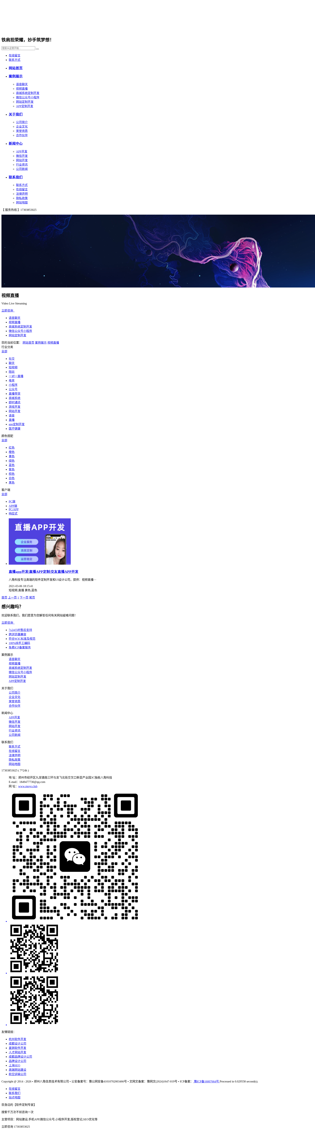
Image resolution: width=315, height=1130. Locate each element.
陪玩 (12, 371)
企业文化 (22, 126)
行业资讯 (22, 164)
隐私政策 (22, 198)
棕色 (12, 473)
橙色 (12, 451)
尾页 (32, 597)
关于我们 (16, 114)
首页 (4, 597)
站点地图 (14, 1097)
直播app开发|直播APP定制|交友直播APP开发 (43, 572)
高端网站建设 (17, 1069)
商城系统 (14, 398)
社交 (12, 358)
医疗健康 (14, 428)
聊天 (12, 363)
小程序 (13, 384)
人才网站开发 (17, 1052)
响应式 (13, 513)
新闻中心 (16, 143)
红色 (12, 447)
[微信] (161, 857)
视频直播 (22, 88)
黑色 (12, 482)
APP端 (13, 505)
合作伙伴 (22, 135)
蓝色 (12, 465)
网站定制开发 (25, 101)
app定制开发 (17, 424)
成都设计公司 (17, 1043)
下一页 (24, 597)
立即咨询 (8, 310)
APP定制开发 (24, 106)
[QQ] (161, 949)
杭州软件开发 (17, 1039)
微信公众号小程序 (27, 97)
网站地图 (22, 202)
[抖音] (161, 1001)
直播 (12, 419)
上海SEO (14, 1065)
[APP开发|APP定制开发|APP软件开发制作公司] (45, 29)
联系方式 (14, 59)
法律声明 (22, 193)
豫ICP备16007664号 (206, 1081)
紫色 (12, 469)
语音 (12, 415)
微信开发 (22, 155)
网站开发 (22, 160)
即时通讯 (14, 402)
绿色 (12, 460)
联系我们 (16, 177)
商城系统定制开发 (27, 93)
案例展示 (16, 76)
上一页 (12, 597)
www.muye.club (27, 786)
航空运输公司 (17, 1074)
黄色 (12, 456)
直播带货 (14, 393)
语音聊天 (22, 84)
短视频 (13, 367)
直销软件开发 (17, 1047)
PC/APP (14, 509)
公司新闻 (22, 169)
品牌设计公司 (17, 1061)
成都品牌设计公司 (20, 1056)
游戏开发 (14, 406)
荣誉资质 (22, 130)
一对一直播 (16, 376)
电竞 (12, 380)
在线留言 (14, 55)
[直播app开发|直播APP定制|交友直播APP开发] (40, 563)
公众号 (13, 389)
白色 (12, 478)
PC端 (12, 501)
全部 (4, 351)
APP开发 (21, 151)
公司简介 (22, 122)
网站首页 (16, 68)
